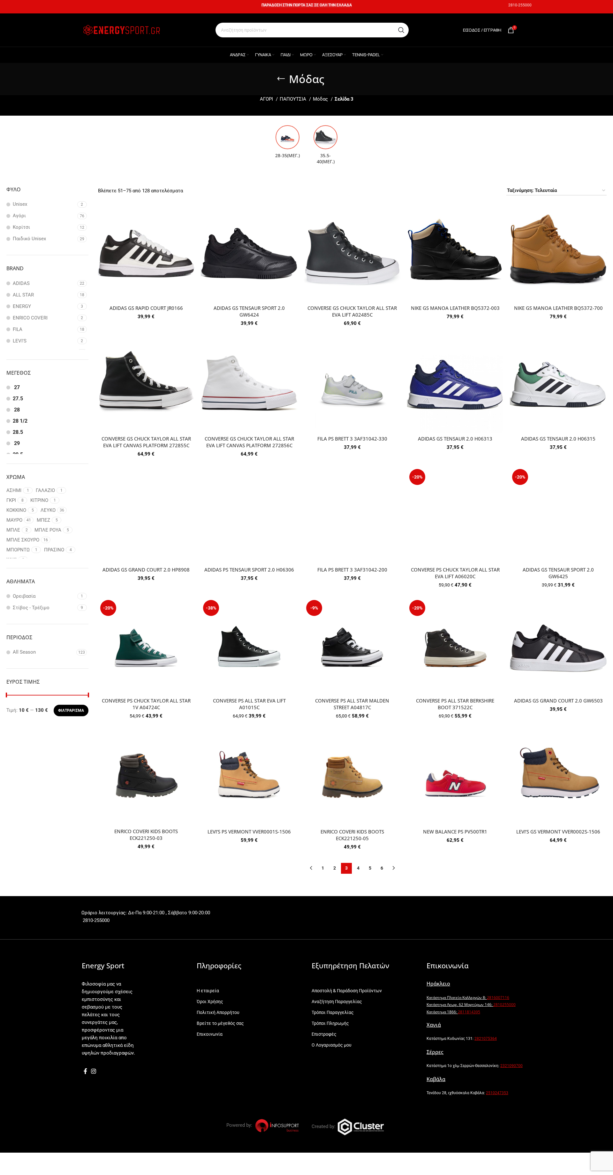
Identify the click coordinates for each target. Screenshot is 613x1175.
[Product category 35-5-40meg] (325, 146)
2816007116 (498, 997)
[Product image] (146, 253)
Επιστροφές (324, 1034)
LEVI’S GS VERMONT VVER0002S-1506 (558, 831)
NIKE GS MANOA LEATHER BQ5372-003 (455, 308)
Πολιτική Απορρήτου (218, 1012)
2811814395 (469, 1012)
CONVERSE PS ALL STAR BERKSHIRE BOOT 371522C (455, 703)
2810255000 (504, 1004)
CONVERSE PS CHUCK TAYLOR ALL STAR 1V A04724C (146, 703)
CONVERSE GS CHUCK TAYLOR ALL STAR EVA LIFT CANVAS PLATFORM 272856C (249, 442)
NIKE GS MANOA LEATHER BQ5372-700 (558, 308)
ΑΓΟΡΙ (267, 99)
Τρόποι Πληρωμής (330, 1023)
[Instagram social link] (93, 1071)
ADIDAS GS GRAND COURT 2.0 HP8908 (146, 569)
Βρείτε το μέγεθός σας (220, 1023)
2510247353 (497, 1093)
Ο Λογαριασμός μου (332, 1045)
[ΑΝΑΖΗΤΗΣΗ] (401, 30)
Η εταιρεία (208, 990)
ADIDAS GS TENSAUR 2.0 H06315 (558, 438)
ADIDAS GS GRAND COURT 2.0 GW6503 (558, 700)
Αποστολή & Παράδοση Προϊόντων (347, 990)
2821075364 (485, 1038)
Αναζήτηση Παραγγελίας (337, 1001)
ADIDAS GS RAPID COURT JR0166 (146, 308)
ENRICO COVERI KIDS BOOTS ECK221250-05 (352, 834)
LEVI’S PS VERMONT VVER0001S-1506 (249, 831)
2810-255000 (520, 5)
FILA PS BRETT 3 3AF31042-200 (352, 569)
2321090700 (511, 1066)
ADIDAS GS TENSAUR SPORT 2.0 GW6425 (558, 573)
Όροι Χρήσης (210, 1001)
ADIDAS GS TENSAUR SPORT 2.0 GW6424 (249, 311)
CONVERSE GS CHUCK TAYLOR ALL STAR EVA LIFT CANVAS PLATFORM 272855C (146, 442)
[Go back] (281, 79)
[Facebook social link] (85, 1071)
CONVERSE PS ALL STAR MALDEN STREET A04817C (352, 703)
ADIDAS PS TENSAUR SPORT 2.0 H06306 (249, 569)
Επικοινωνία (210, 1034)
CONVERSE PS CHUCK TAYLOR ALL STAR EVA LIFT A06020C (455, 573)
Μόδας (321, 99)
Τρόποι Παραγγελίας (333, 1012)
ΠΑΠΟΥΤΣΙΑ (293, 99)
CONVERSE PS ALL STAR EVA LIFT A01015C (249, 703)
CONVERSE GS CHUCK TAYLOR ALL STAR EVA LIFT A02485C (352, 311)
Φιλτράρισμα (71, 710)
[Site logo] (121, 30)
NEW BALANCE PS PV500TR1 (455, 831)
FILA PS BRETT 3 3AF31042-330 (352, 438)
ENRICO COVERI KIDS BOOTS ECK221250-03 (146, 834)
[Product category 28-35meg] (287, 143)
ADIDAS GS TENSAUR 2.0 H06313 (455, 438)
